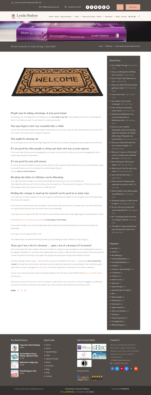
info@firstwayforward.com (50, 7)
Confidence (108, 46)
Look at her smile (118, 94)
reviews (91, 392)
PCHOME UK (124, 389)
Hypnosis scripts (89, 16)
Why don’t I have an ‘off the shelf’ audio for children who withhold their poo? (124, 155)
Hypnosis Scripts (52, 359)
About (57, 16)
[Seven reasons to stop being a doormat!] (57, 82)
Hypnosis (115, 283)
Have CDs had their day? (121, 175)
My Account (133, 7)
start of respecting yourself (31, 220)
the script (43, 267)
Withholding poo (118, 325)
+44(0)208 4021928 (74, 7)
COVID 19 (115, 276)
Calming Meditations (119, 259)
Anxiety (114, 248)
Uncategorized (117, 321)
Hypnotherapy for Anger (121, 290)
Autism (114, 252)
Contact (124, 16)
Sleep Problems (117, 307)
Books (99, 16)
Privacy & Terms (83, 371)
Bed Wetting (116, 255)
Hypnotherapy (66, 16)
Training (115, 314)
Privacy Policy (70, 389)
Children (115, 266)
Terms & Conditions (82, 389)
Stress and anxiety (118, 311)
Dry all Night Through (119, 65)
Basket (131, 16)
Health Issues (117, 280)
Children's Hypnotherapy (121, 269)
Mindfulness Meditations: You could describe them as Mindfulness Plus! (123, 117)
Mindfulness (116, 300)
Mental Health (117, 297)
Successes (108, 16)
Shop (77, 16)
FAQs (48, 373)
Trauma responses (118, 318)
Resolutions (116, 304)
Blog (117, 16)
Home (51, 16)
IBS (113, 294)
